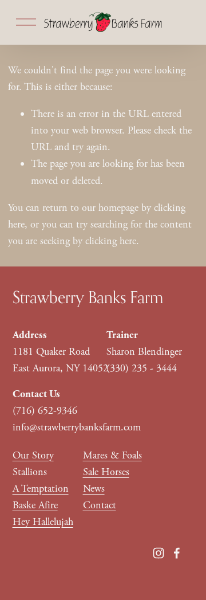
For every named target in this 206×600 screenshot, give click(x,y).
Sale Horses (106, 472)
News (94, 488)
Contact (99, 505)
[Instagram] (158, 553)
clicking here (110, 241)
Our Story (33, 455)
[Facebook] (177, 553)
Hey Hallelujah (43, 521)
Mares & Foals (112, 455)
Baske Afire (35, 505)
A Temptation (41, 488)
